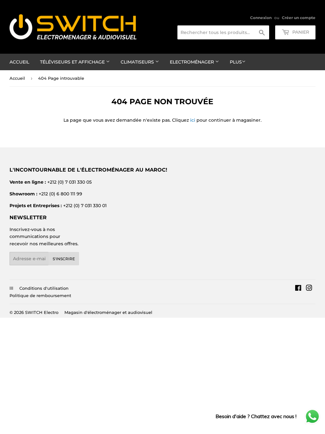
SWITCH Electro (41, 312)
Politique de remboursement (40, 295)
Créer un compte (298, 17)
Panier (300, 32)
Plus (236, 62)
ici (192, 120)
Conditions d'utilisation (44, 288)
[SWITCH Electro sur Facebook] (298, 289)
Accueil (19, 62)
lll (11, 288)
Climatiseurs (138, 62)
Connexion (261, 17)
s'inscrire (64, 258)
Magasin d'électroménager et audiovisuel (108, 312)
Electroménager (192, 62)
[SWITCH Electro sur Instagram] (309, 289)
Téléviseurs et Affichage (73, 62)
